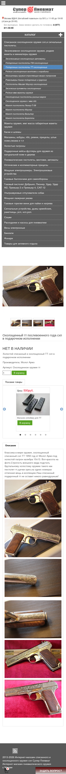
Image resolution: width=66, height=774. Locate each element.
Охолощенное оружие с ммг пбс (21, 101)
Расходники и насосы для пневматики (25, 222)
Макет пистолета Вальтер (20, 113)
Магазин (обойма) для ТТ (29, 417)
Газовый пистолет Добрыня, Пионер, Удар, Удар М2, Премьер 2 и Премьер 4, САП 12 (31, 185)
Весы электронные (14, 227)
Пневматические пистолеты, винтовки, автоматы (31, 159)
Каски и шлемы (12, 131)
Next (61, 409)
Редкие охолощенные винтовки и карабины (27, 71)
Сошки (8, 217)
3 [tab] (30, 435)
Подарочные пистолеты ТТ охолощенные (26, 67)
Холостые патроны (14, 145)
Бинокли (9, 233)
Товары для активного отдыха (20, 243)
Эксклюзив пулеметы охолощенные (23, 88)
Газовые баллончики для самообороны (26, 178)
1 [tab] (20, 435)
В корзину (19, 372)
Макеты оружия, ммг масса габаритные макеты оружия (30, 124)
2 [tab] (25, 435)
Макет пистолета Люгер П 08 (21, 105)
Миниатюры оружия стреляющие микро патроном (31, 75)
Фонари (8, 238)
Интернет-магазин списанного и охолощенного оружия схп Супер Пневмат (27, 758)
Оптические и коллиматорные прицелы (26, 165)
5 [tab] (40, 435)
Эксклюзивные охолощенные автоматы (25, 58)
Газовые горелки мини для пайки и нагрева (28, 203)
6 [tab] (45, 435)
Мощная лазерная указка (18, 198)
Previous (4, 409)
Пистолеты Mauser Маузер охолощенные (26, 84)
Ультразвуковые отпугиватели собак (24, 192)
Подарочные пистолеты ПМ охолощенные (27, 62)
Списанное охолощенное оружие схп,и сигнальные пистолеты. (33, 43)
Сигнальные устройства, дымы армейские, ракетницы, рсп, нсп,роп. (28, 210)
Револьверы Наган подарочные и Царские (26, 79)
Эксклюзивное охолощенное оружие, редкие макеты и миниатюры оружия (29, 52)
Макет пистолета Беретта (20, 118)
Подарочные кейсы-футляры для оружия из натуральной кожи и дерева (28, 152)
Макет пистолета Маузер (19, 109)
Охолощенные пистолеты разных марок (26, 96)
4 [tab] (35, 435)
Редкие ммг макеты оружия (19, 92)
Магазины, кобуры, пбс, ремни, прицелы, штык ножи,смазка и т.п (30, 138)
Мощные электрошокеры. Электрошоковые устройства (28, 171)
